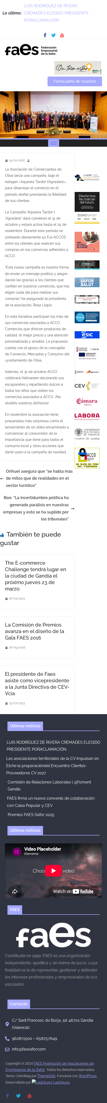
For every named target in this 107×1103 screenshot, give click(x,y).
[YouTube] (62, 35)
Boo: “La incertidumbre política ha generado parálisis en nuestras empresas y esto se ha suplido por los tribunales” (36, 508)
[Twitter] (53, 35)
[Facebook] (45, 35)
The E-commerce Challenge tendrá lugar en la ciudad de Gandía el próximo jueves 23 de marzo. (35, 576)
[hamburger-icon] (53, 143)
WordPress (88, 1076)
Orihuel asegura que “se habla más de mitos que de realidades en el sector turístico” (39, 478)
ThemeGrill (46, 1076)
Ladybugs (61, 1082)
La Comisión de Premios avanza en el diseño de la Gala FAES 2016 (34, 631)
